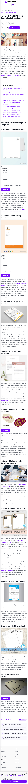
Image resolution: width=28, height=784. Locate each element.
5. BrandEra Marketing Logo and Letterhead (11, 103)
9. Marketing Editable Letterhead (12, 114)
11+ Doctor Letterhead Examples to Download (13, 729)
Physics (17, 751)
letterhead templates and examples (10, 75)
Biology (16, 754)
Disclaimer (17, 769)
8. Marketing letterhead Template (12, 112)
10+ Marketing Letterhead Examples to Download (12, 738)
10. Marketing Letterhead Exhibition (12, 116)
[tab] (6, 5)
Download (5, 189)
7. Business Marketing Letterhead (12, 110)
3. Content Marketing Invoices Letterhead (14, 98)
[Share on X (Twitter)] (6, 23)
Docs (16, 756)
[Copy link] (2, 23)
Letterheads (7, 10)
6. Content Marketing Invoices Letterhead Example (11, 107)
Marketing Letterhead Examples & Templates (12, 89)
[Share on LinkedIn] (12, 23)
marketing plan (4, 400)
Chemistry (3, 756)
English (3, 751)
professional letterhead (7, 570)
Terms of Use (18, 767)
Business (3, 764)
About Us (17, 762)
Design (3, 762)
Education (3, 767)
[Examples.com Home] (10, 2)
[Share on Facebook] (9, 23)
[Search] (22, 1)
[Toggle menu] (3, 2)
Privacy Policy (18, 764)
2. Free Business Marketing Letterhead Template (13, 95)
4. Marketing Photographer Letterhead (13, 100)
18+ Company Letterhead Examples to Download (14, 733)
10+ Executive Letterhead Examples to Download (12, 725)
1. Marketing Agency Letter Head (12, 92)
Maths (2, 754)
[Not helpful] (6, 27)
